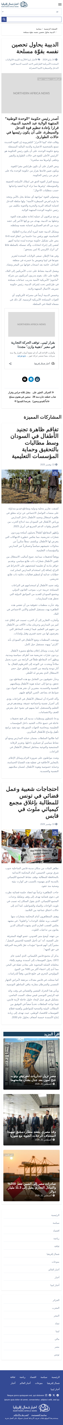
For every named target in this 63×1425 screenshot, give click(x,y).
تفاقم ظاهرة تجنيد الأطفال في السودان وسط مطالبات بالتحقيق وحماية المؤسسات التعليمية (34, 442)
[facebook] (50, 1395)
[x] (54, 1395)
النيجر (56, 1315)
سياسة (47, 79)
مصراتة (32, 68)
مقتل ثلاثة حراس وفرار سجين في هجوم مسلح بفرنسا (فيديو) (19, 397)
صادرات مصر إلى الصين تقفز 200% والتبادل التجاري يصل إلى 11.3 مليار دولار (32, 1187)
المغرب (55, 1308)
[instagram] (46, 1395)
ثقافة (56, 1246)
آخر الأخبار (56, 79)
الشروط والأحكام (21, 1415)
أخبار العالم (53, 1269)
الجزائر (56, 1300)
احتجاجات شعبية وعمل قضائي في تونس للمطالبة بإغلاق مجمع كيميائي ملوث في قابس (32, 802)
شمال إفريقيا (53, 1254)
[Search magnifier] (4, 19)
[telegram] (58, 1395)
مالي (57, 1339)
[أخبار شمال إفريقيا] (16, 4)
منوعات (55, 1262)
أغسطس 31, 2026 (43, 1084)
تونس (56, 1354)
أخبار (57, 1277)
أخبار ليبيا (31, 59)
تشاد (57, 1323)
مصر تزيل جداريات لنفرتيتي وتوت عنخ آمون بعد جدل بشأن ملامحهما (33, 1078)
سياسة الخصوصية (39, 1415)
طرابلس (37, 64)
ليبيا (39, 68)
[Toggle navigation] (60, 4)
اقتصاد (56, 1230)
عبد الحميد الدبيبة (24, 64)
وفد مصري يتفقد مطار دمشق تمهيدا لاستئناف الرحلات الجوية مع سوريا (31, 1133)
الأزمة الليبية (20, 59)
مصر (57, 1347)
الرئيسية (55, 1215)
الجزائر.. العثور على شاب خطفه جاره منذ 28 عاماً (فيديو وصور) (44, 397)
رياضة (56, 1238)
